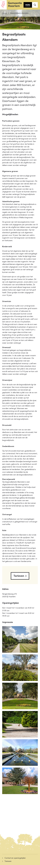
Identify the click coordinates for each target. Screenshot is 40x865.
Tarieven (19, 575)
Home (4, 13)
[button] (20, 639)
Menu (27, 5)
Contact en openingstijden (15, 858)
